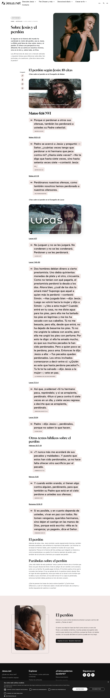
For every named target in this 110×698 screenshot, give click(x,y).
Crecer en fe (80, 2)
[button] (37, 696)
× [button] (108, 682)
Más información (8, 687)
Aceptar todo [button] (80, 689)
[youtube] (88, 675)
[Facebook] (22, 79)
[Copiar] (22, 75)
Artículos (19, 21)
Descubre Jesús (28, 2)
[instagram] (84, 675)
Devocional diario (64, 2)
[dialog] (55, 689)
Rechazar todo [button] (96, 689)
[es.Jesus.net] (11, 3)
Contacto (25, 5)
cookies (67, 104)
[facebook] (93, 675)
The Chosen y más (46, 2)
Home (12, 21)
